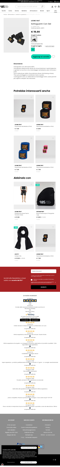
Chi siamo (48, 425)
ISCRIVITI (43, 287)
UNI (33, 49)
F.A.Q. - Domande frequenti (29, 437)
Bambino (24, 11)
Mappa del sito (11, 435)
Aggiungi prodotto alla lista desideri (31, 97)
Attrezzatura (33, 11)
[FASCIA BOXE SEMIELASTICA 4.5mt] (45, 108)
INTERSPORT (40, 211)
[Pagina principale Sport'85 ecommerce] (4, 6)
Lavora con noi (47, 432)
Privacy (48, 427)
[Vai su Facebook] (53, 460)
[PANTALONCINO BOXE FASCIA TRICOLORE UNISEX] (24, 195)
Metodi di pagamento (29, 430)
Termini (48, 430)
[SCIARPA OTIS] (24, 238)
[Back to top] (57, 459)
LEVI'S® (17, 254)
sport (48, 11)
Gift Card (55, 11)
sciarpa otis (18, 256)
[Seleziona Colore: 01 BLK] (34, 39)
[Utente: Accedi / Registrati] (52, 6)
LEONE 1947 (18, 124)
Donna (17, 11)
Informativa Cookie (20, 457)
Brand (42, 11)
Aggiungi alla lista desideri (53, 56)
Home (5, 14)
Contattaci (29, 425)
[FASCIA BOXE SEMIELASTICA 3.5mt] (24, 108)
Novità (4, 11)
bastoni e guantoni (21, 14)
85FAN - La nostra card (48, 435)
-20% (37, 185)
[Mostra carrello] (59, 7)
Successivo (35, 320)
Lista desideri (11, 430)
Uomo (10, 11)
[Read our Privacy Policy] (55, 282)
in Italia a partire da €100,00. (30, 1)
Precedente (24, 320)
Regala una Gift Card (11, 432)
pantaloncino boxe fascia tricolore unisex (22, 214)
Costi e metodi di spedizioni (29, 427)
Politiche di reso (29, 432)
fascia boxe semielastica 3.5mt (23, 126)
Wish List (55, 7)
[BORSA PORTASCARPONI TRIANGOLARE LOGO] (45, 195)
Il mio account (11, 425)
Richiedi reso (29, 435)
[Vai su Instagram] (55, 460)
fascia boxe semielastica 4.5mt (45, 126)
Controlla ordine (11, 427)
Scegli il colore (36, 35)
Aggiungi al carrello (41, 57)
